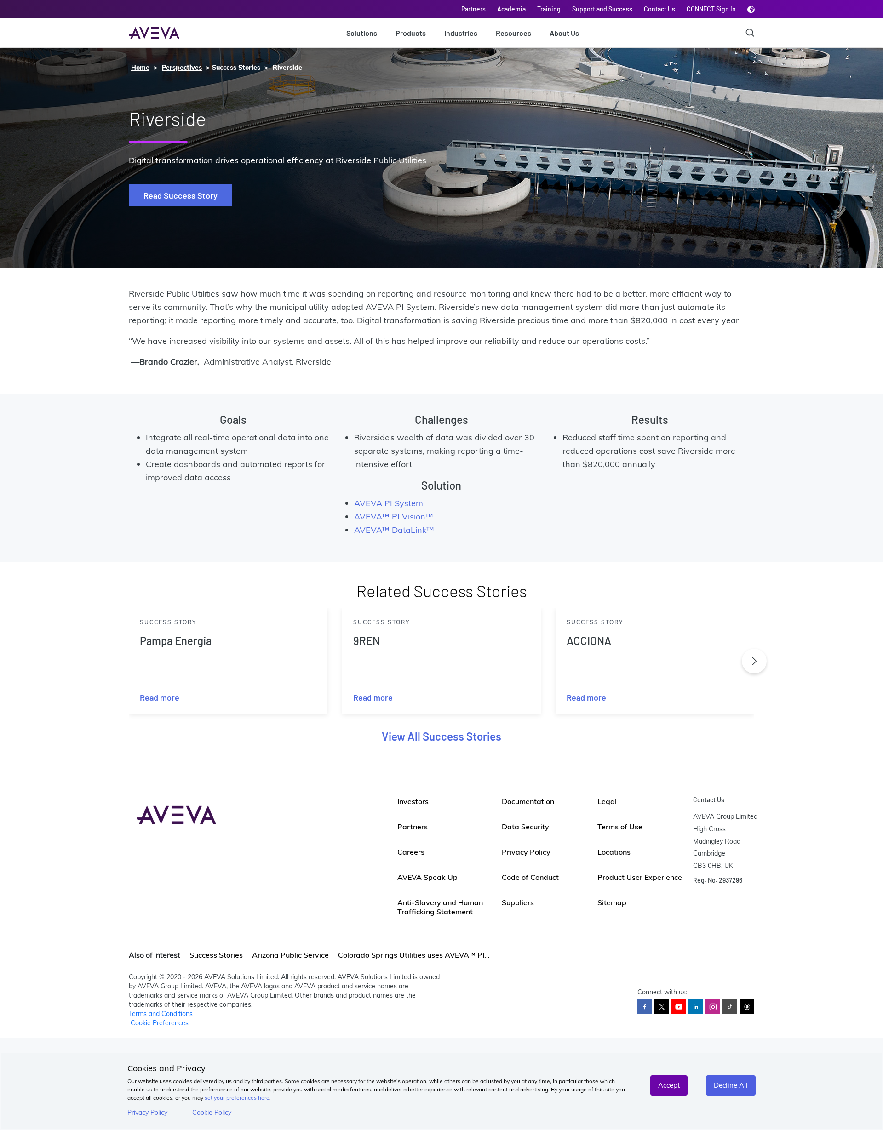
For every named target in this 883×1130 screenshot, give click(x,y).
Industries (460, 33)
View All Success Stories (441, 736)
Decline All (731, 1085)
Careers (410, 851)
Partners (473, 9)
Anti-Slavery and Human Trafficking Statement (440, 907)
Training (549, 9)
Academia (511, 9)
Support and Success (602, 9)
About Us (564, 33)
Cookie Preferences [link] (160, 1023)
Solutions (361, 33)
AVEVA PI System (389, 503)
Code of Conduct (530, 877)
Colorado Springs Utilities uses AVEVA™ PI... (414, 954)
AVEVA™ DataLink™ (394, 530)
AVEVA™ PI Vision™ (393, 516)
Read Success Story (180, 195)
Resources (513, 33)
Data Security (525, 826)
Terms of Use (619, 826)
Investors (413, 801)
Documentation (528, 801)
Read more (159, 697)
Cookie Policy (211, 1112)
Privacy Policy (147, 1112)
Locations (614, 851)
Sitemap (611, 902)
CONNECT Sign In (711, 9)
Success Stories (216, 954)
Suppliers (518, 902)
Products (411, 33)
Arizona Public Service (290, 954)
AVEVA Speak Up (427, 877)
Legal (607, 801)
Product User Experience (639, 877)
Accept (669, 1085)
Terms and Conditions (161, 1014)
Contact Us (659, 9)
